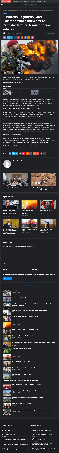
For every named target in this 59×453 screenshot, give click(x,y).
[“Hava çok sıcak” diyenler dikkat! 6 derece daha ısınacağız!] (30, 204)
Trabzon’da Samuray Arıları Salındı (21, 348)
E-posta (5, 269)
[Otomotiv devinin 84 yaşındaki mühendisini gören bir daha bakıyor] (7, 312)
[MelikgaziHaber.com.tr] (29, 5)
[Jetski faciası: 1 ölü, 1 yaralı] (34, 92)
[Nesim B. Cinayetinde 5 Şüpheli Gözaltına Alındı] (7, 369)
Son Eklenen (29, 285)
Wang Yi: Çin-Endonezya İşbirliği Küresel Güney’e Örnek (47, 211)
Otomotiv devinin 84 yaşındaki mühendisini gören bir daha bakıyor (29, 310)
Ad (4, 263)
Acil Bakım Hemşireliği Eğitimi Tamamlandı (47, 229)
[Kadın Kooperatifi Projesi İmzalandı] (7, 405)
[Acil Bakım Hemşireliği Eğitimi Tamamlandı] (48, 223)
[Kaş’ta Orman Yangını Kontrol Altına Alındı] (7, 376)
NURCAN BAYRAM (10, 33)
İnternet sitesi (34, 269)
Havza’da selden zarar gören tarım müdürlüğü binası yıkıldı (27, 397)
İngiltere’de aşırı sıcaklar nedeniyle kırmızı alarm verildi (26, 391)
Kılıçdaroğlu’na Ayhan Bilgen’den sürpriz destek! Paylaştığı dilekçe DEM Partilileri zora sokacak (10, 231)
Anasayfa (6, 10)
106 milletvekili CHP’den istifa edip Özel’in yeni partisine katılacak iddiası (31, 410)
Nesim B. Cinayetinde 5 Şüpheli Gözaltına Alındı (24, 368)
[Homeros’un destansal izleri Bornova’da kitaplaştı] (7, 338)
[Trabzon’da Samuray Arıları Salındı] (7, 350)
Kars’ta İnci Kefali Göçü (18, 91)
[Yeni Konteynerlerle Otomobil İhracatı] (30, 223)
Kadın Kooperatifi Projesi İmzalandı (21, 403)
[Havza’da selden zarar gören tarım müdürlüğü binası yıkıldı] (7, 399)
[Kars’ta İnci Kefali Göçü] (7, 92)
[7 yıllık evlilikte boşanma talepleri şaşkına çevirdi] (7, 318)
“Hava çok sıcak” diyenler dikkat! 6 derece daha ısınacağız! (28, 212)
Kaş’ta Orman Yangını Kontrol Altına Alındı (23, 374)
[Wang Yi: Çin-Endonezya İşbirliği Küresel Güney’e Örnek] (48, 204)
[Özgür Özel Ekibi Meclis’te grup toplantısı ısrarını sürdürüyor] (7, 386)
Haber (10, 10)
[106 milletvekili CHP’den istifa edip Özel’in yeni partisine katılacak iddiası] (7, 412)
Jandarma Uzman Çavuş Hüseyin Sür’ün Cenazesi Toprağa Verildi (20, 380)
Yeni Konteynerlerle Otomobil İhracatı (29, 229)
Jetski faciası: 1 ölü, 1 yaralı (46, 91)
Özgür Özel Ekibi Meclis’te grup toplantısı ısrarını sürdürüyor (28, 384)
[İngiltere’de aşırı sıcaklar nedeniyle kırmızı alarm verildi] (7, 393)
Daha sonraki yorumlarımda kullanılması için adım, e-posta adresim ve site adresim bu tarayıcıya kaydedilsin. (30, 274)
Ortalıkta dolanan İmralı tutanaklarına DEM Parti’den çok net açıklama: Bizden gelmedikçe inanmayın (34, 1)
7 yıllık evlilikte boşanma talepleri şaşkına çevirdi (25, 316)
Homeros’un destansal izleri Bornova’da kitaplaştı (25, 336)
